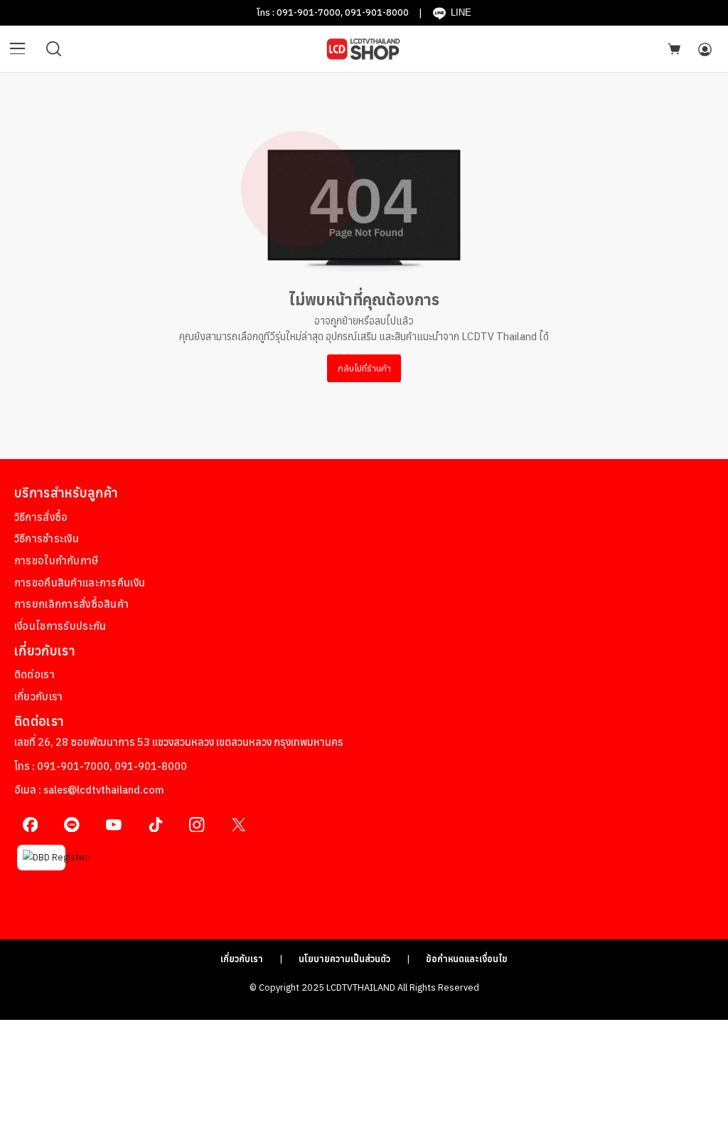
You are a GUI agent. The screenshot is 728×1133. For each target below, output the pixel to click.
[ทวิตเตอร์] (239, 824)
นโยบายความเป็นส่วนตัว (344, 958)
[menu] (18, 49)
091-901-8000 (377, 12)
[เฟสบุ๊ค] (30, 824)
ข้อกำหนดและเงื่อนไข (467, 958)
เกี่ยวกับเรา (241, 958)
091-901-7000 (309, 12)
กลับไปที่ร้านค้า (364, 368)
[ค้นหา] (54, 49)
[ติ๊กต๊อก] (155, 824)
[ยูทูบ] (113, 824)
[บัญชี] (704, 49)
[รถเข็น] (674, 48)
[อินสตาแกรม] (197, 824)
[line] (72, 824)
